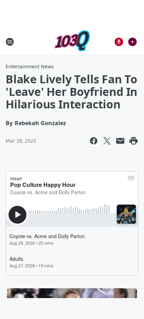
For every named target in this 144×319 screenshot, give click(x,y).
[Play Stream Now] (132, 42)
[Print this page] (133, 141)
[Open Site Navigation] (10, 42)
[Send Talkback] (119, 42)
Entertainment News (30, 66)
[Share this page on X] (107, 141)
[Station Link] (72, 41)
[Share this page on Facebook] (94, 141)
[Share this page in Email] (120, 141)
